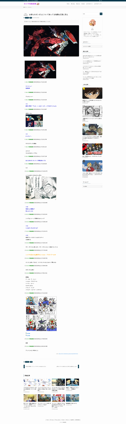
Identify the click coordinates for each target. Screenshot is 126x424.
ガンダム (26, 17)
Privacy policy (57, 419)
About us (67, 419)
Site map (51, 419)
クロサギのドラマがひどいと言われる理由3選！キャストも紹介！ (92, 67)
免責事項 (72, 419)
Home (47, 419)
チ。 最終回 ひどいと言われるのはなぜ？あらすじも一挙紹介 (92, 73)
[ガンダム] (40, 78)
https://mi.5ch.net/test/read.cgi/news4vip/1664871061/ (68, 353)
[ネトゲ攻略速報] (32, 3)
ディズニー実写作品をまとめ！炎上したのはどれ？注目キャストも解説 (92, 78)
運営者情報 (77, 419)
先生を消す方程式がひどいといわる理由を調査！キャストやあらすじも (92, 57)
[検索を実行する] (101, 14)
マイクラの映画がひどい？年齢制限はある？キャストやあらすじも (92, 62)
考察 (30, 17)
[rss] (100, 0)
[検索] (101, 0)
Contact (62, 419)
